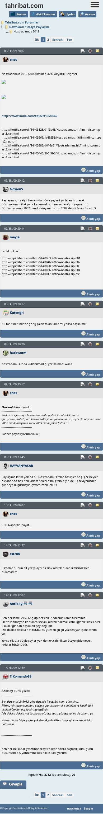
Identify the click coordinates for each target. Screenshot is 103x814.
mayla (15, 237)
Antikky (16, 604)
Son (69, 39)
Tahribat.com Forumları (22, 22)
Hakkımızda (74, 808)
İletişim (88, 808)
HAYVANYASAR (21, 465)
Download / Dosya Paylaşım (29, 27)
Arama (90, 14)
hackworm (18, 353)
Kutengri (17, 312)
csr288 (15, 554)
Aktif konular (45, 14)
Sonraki (57, 39)
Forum (21, 14)
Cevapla (15, 784)
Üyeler (70, 14)
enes (13, 59)
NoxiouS (16, 189)
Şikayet (90, 51)
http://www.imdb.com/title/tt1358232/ (30, 116)
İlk (37, 39)
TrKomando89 (20, 676)
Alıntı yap (93, 171)
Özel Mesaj (97, 51)
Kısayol (83, 51)
